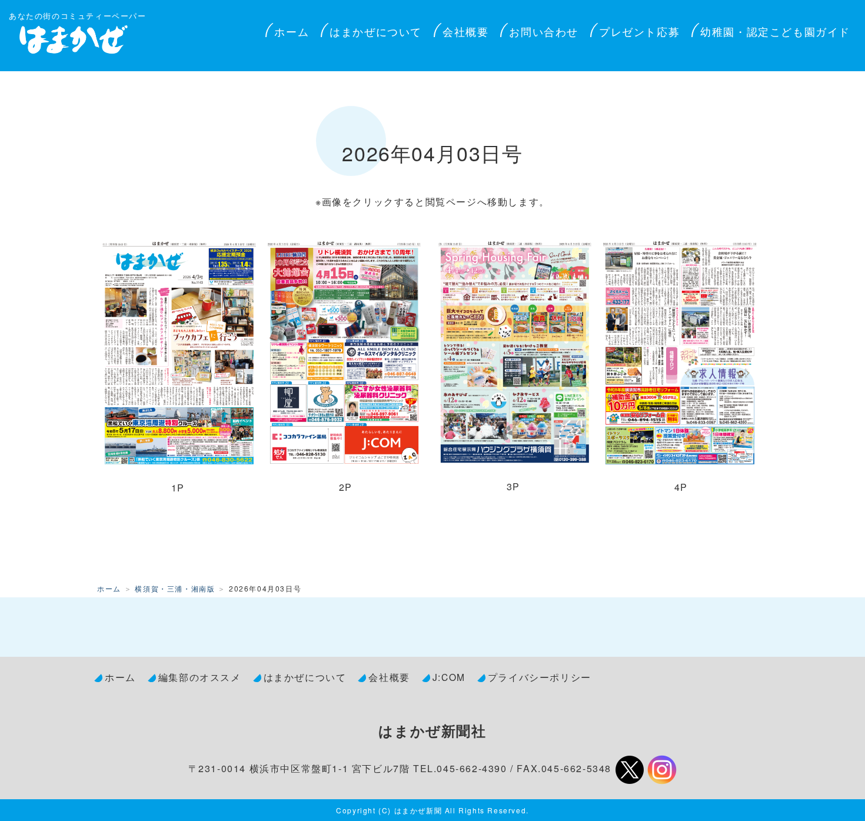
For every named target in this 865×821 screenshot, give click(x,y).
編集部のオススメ (199, 676)
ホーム (291, 31)
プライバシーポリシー (539, 676)
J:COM (448, 676)
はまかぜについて (376, 31)
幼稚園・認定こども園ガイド (775, 31)
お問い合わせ (543, 31)
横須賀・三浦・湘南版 (175, 588)
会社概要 (465, 31)
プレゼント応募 (639, 31)
